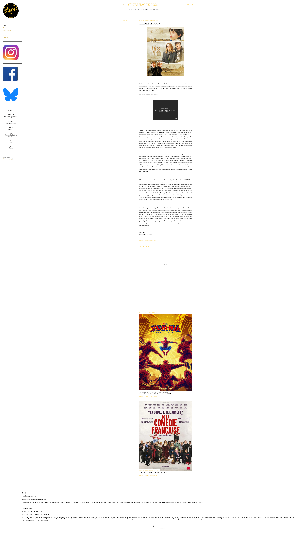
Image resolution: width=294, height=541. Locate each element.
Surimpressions (7, 30)
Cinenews (5, 28)
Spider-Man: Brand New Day (155, 393)
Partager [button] (125, 20)
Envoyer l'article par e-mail (150, 240)
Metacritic (5, 37)
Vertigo (5, 32)
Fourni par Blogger (159, 525)
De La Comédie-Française (154, 472)
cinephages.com (143, 5)
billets (130, 13)
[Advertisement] (165, 297)
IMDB (4, 35)
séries (141, 13)
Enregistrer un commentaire (151, 396)
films (136, 13)
